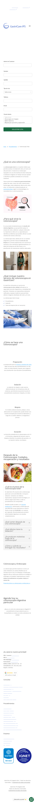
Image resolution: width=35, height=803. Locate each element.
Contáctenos (7, 742)
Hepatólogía (7, 695)
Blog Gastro (7, 745)
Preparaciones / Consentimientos (13, 729)
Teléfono (6, 97)
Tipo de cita (7, 88)
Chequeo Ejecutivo (9, 710)
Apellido (6, 80)
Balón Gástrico (7, 708)
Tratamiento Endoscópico (10, 727)
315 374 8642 (15, 659)
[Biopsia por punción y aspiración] (17, 122)
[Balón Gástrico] (17, 121)
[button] (31, 799)
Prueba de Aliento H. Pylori (11, 725)
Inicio (5, 146)
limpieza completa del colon (24, 364)
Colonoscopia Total (9, 712)
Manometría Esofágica (10, 721)
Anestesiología (7, 684)
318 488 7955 (13, 9)
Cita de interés (7, 114)
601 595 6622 (15, 7)
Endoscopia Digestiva (9, 717)
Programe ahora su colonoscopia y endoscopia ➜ (17, 583)
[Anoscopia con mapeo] (17, 119)
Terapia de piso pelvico (10, 699)
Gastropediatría (8, 693)
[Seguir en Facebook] (12, 795)
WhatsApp (9, 629)
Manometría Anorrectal (10, 719)
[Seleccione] (17, 117)
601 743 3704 (26, 7)
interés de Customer (9, 61)
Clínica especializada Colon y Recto (13, 686)
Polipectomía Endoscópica (11, 723)
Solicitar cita (17, 129)
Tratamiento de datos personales (21, 782)
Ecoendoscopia (8, 714)
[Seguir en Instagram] (15, 795)
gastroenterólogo (8, 189)
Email (5, 105)
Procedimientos (13, 146)
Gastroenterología (8, 689)
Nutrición (6, 697)
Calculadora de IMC (9, 738)
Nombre (6, 71)
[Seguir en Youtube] (23, 795)
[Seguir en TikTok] (19, 795)
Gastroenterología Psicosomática (12, 691)
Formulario (9, 623)
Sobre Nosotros (8, 740)
